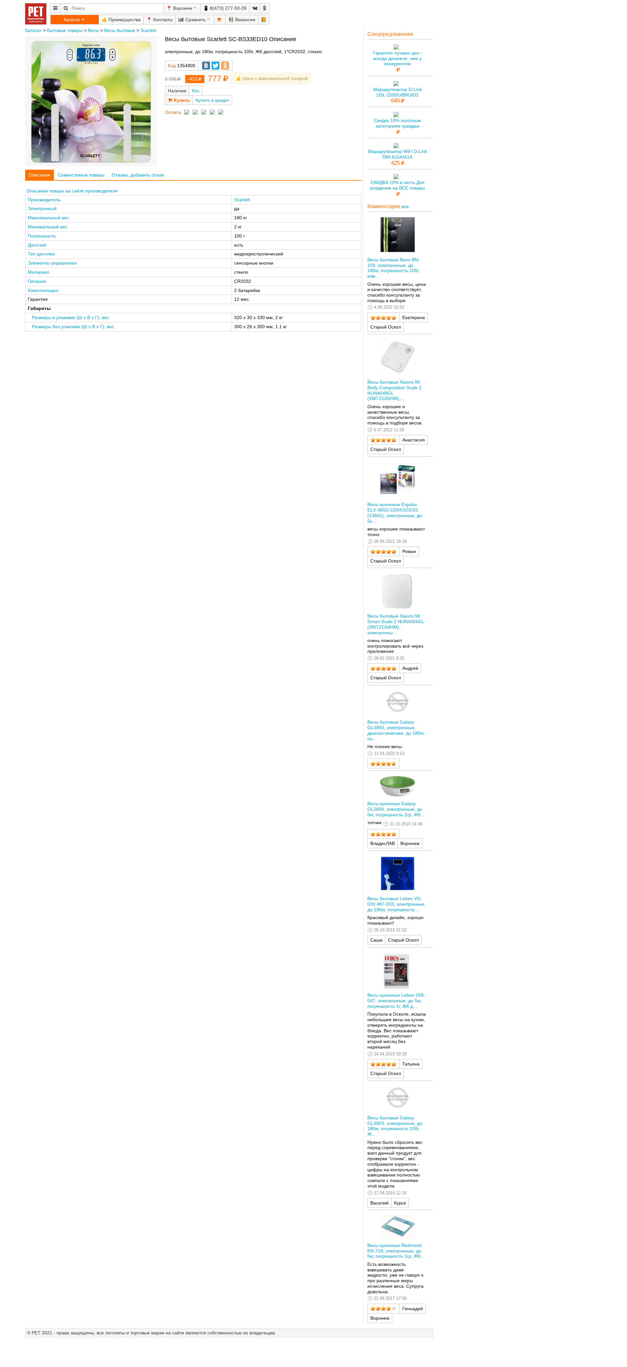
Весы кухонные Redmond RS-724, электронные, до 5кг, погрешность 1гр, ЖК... (396, 1251)
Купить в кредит (212, 100)
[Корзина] (220, 19)
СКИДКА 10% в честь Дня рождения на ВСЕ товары (397, 185)
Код (172, 65)
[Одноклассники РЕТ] (264, 8)
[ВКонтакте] (206, 65)
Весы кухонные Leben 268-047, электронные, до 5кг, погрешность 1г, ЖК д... (396, 1000)
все (405, 206)
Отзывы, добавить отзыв (138, 174)
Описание (39, 174)
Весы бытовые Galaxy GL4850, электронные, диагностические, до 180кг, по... (396, 730)
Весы (93, 30)
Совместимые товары (81, 174)
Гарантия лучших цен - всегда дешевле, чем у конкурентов (397, 58)
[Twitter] (215, 65)
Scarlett (148, 30)
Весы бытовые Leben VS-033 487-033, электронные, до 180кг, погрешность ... (396, 904)
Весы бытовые (119, 30)
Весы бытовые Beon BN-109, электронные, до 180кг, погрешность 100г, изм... (393, 268)
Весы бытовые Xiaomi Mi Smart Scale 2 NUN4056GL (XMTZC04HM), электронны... (395, 624)
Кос (196, 90)
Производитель (44, 199)
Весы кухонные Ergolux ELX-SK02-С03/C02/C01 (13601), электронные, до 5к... (394, 512)
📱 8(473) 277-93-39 (225, 8)
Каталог (33, 30)
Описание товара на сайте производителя (72, 190)
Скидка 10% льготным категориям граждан (397, 123)
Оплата (173, 112)
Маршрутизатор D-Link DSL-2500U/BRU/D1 (397, 92)
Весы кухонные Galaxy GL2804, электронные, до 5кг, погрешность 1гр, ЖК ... (396, 809)
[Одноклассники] (225, 65)
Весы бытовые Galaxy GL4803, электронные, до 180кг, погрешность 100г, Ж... (394, 1126)
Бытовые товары (65, 30)
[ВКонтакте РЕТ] (254, 8)
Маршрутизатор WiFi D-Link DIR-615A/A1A (397, 154)
